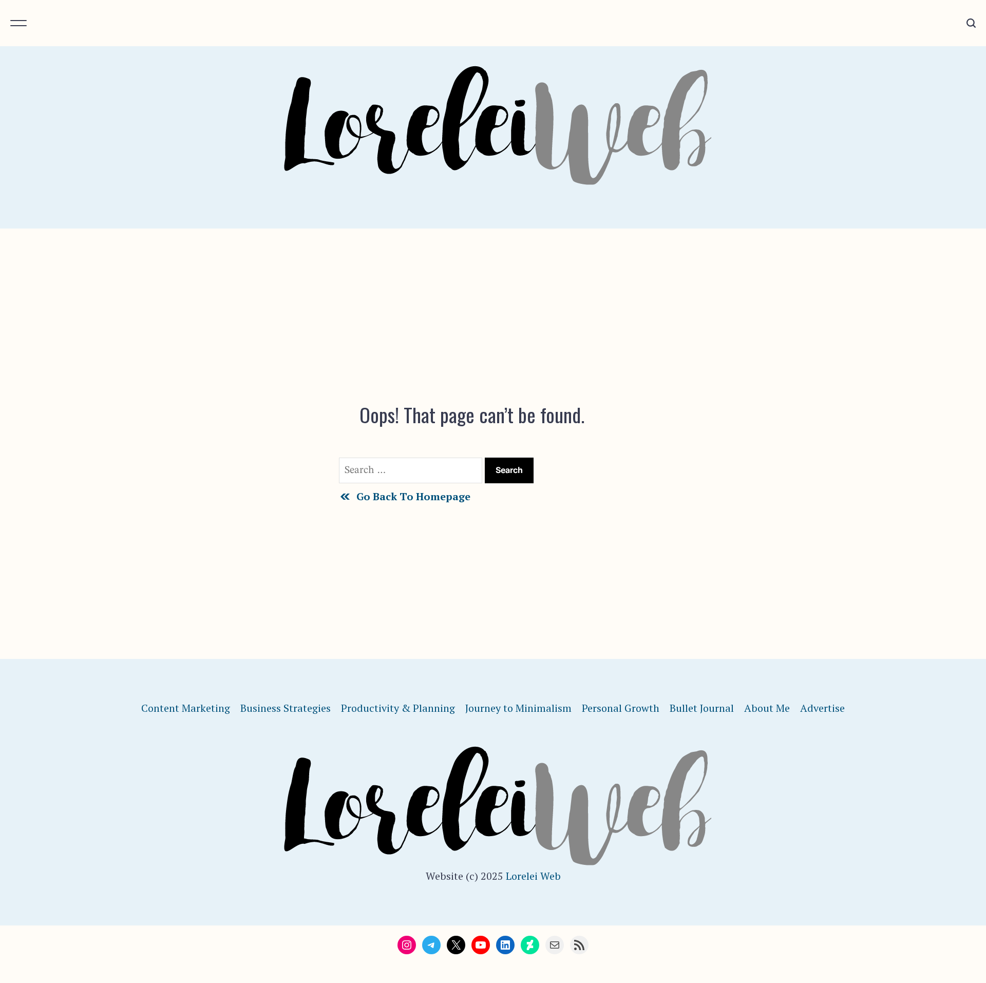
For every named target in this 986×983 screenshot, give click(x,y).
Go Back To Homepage (413, 496)
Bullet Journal (702, 708)
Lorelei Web (533, 876)
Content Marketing (185, 708)
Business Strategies (285, 708)
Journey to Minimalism (518, 708)
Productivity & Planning (398, 708)
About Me (767, 708)
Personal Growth (620, 708)
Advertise (822, 708)
